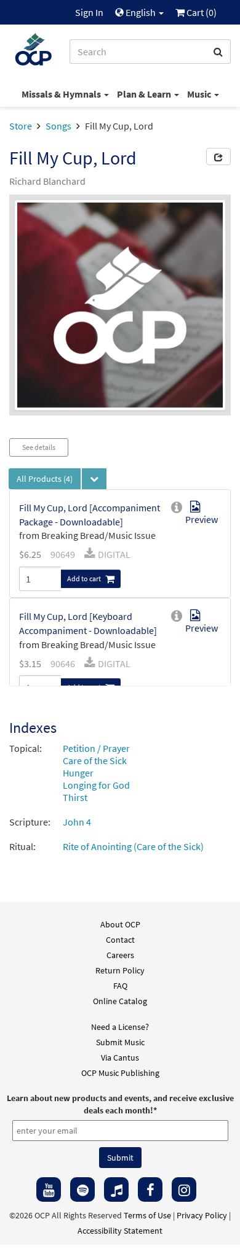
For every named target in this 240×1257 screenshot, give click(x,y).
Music (200, 94)
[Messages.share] (218, 156)
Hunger (78, 773)
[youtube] (48, 1189)
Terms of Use (147, 1215)
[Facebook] (150, 1189)
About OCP (120, 924)
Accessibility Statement (120, 1230)
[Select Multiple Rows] (94, 478)
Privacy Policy (202, 1215)
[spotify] (82, 1189)
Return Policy (120, 970)
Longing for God (96, 785)
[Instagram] (184, 1189)
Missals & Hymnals (62, 94)
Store (20, 126)
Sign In (89, 12)
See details (38, 447)
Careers (120, 955)
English (141, 12)
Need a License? (120, 1026)
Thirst (75, 797)
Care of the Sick (95, 760)
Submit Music (120, 1042)
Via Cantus (120, 1057)
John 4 (77, 822)
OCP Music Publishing (120, 1072)
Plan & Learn (145, 94)
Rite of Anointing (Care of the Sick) (133, 846)
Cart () (201, 12)
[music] (116, 1189)
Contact (120, 939)
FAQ (120, 985)
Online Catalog (120, 1001)
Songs (58, 126)
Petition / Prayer (96, 748)
